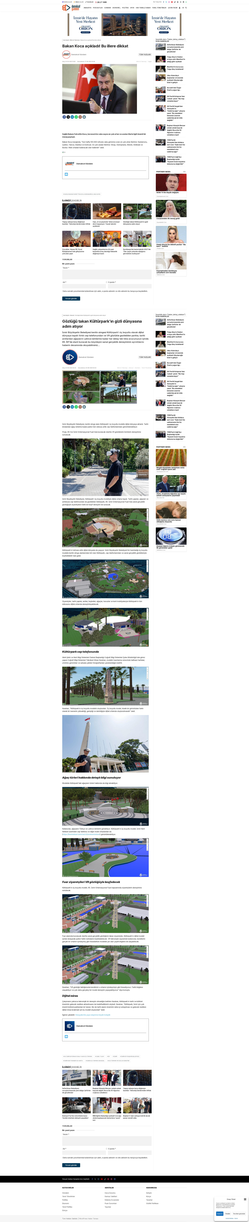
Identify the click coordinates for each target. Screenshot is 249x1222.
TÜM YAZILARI (145, 55)
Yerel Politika (67, 1207)
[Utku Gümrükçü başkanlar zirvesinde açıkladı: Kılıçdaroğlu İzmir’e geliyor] (161, 80)
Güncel (131, 368)
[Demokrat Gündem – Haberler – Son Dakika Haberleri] (71, 10)
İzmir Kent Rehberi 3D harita (73, 1060)
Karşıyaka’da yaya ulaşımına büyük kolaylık (92, 1015)
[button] (245, 1199)
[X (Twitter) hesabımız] (166, 2)
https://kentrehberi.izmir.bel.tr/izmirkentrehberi (81, 834)
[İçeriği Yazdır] (84, 117)
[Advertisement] (107, 126)
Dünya (64, 1210)
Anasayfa (87, 8)
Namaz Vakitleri (111, 1196)
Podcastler (98, 8)
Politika (125, 8)
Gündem (107, 8)
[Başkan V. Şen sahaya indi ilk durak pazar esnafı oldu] (137, 1105)
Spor (132, 8)
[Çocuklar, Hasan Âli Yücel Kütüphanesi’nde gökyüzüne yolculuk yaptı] (76, 239)
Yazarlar (149, 1200)
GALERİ (68, 2)
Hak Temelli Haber (143, 8)
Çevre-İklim (172, 8)
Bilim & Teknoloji (141, 61)
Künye (236, 1218)
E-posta (112, 282)
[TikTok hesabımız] (174, 2)
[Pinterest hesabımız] (177, 2)
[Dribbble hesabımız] (111, 1179)
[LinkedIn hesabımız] (183, 2)
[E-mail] (66, 175)
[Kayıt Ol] (180, 7)
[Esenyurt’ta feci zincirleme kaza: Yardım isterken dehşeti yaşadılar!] (76, 1105)
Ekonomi (116, 8)
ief (109, 1056)
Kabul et (219, 1214)
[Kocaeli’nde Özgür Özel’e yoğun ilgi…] (161, 93)
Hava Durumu (110, 1193)
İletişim (149, 1193)
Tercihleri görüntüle (239, 1214)
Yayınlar (108, 1207)
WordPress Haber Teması (88, 1219)
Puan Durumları (111, 1203)
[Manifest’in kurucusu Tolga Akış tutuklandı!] (161, 72)
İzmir (115, 1056)
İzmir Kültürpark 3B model (95, 1060)
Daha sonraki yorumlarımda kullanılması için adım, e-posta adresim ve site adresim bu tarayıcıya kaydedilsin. (105, 291)
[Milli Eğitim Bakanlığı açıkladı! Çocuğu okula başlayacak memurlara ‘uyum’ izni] (107, 1105)
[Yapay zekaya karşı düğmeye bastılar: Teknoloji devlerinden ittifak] (76, 211)
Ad (64, 282)
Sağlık (150, 61)
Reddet (227, 1214)
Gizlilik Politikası (230, 1218)
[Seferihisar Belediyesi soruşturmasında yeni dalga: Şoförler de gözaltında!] (161, 50)
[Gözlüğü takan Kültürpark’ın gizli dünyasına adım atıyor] (137, 211)
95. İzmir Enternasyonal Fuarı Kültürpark (78, 1056)
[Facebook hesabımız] (163, 2)
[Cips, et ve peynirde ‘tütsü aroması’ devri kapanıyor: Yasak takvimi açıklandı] (107, 211)
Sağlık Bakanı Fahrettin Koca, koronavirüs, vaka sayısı (82, 194)
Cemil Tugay (100, 1056)
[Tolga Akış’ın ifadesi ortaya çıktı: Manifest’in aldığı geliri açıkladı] (161, 62)
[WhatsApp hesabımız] (186, 2)
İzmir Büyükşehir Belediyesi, (130, 1056)
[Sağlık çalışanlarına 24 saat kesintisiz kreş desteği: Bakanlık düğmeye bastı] (107, 239)
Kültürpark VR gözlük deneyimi (119, 1060)
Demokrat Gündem (78, 55)
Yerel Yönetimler (159, 8)
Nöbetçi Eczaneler (112, 1200)
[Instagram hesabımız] (169, 2)
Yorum (66, 268)
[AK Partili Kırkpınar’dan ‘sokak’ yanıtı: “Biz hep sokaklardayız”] (161, 101)
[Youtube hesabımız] (172, 2)
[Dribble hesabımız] (180, 2)
